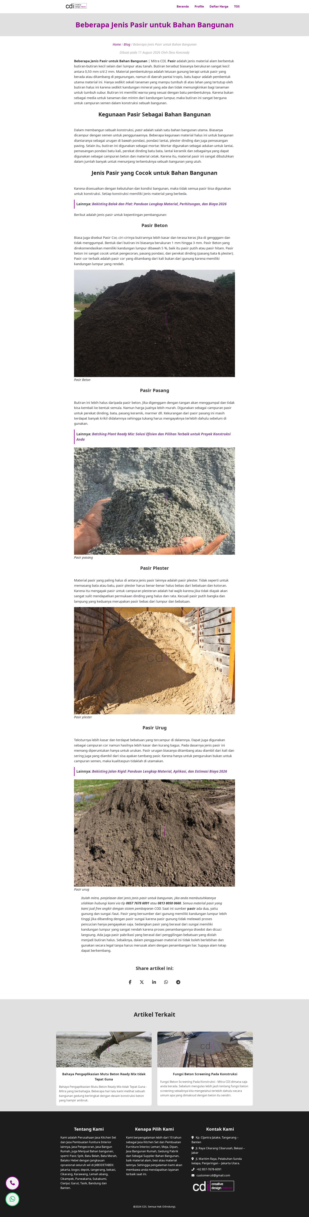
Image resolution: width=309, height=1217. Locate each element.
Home (117, 44)
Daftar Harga (219, 6)
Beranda (183, 6)
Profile (199, 6)
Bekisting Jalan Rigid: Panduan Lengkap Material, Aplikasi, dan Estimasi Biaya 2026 (159, 771)
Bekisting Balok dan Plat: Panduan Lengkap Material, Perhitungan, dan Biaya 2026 (159, 203)
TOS (237, 6)
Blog (127, 44)
